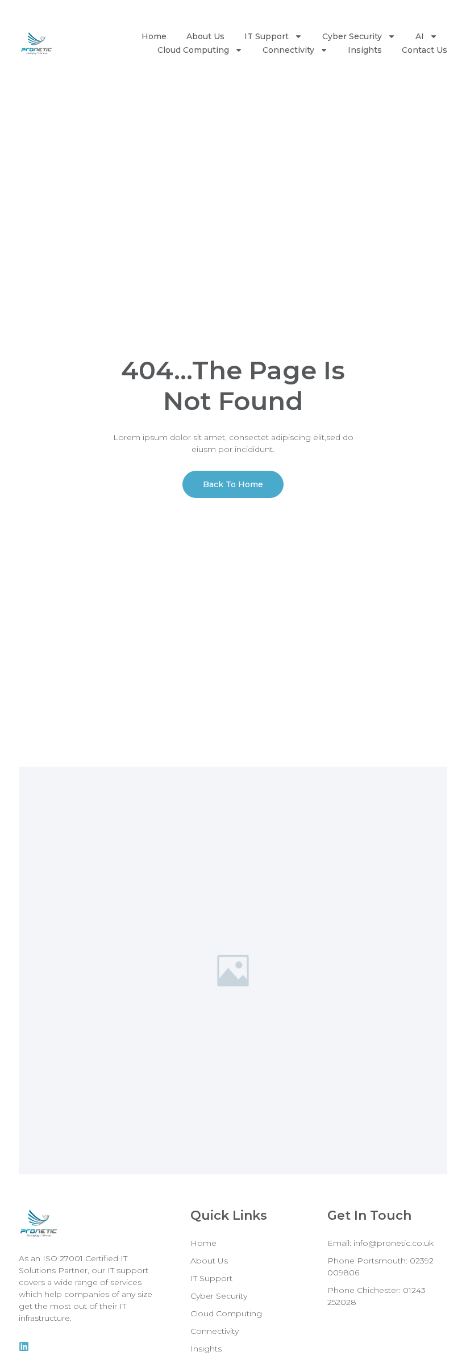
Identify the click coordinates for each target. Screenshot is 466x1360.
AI (419, 36)
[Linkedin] (24, 1346)
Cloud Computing (193, 50)
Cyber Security (352, 36)
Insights (365, 50)
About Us (205, 36)
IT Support (266, 36)
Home (154, 36)
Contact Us (424, 50)
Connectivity (288, 50)
